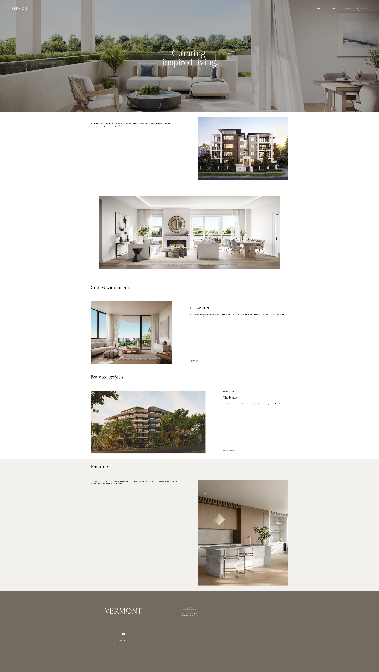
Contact (362, 8)
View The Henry (229, 450)
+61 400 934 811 (194, 613)
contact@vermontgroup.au (189, 608)
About (332, 8)
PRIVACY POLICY (123, 640)
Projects (347, 8)
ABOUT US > (194, 361)
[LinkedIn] (123, 634)
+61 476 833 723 (193, 615)
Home (319, 8)
